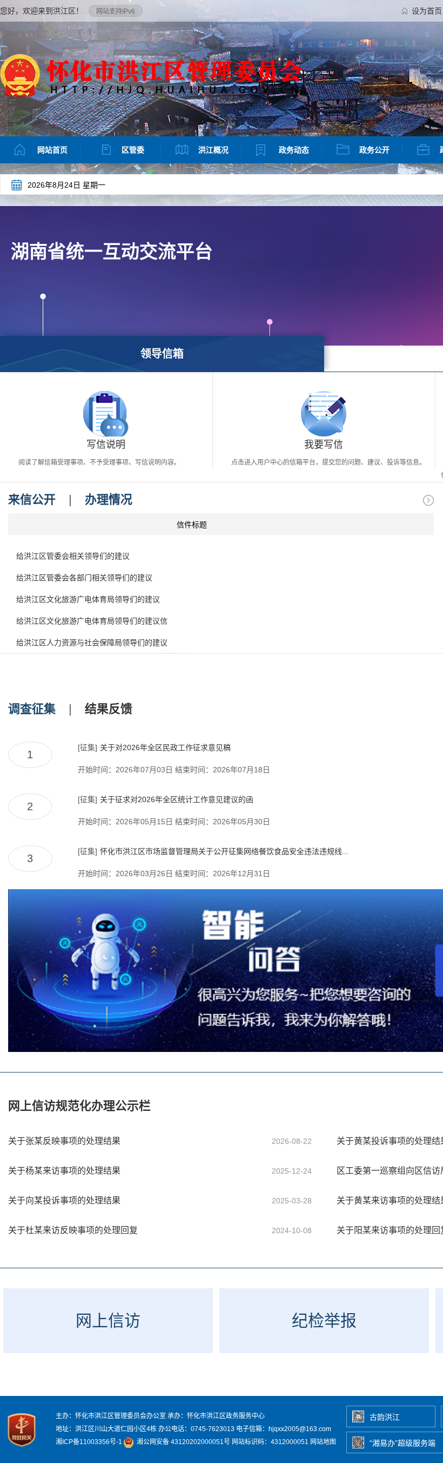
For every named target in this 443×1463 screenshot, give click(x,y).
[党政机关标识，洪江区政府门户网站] (22, 1449)
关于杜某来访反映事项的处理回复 (73, 1230)
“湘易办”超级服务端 (402, 1443)
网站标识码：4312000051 (270, 1442)
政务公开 (374, 149)
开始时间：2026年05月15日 (125, 821)
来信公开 (32, 499)
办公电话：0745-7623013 (196, 1429)
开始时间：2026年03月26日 (125, 873)
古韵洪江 (385, 1417)
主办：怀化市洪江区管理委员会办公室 (111, 1416)
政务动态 (294, 149)
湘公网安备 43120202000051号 (182, 1442)
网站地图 (323, 1442)
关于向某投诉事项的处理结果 (64, 1200)
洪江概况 (213, 149)
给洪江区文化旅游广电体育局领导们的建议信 (91, 621)
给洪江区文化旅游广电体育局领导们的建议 (88, 599)
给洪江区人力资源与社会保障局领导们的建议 (91, 642)
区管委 (133, 149)
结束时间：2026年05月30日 (222, 821)
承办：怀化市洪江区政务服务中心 (216, 1416)
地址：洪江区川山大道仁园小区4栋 (106, 1429)
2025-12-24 (292, 1171)
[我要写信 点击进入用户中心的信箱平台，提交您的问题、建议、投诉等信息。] (324, 413)
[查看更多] (428, 500)
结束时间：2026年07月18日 (222, 769)
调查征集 (32, 709)
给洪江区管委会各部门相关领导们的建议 (84, 577)
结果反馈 (108, 709)
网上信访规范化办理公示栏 (79, 1106)
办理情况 (108, 499)
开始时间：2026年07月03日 (125, 769)
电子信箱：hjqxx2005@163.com (283, 1429)
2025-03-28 (292, 1200)
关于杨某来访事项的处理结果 (64, 1170)
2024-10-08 (292, 1230)
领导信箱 (162, 354)
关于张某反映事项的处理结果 (64, 1141)
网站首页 (52, 149)
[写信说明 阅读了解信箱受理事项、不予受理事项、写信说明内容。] (106, 413)
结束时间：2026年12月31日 (222, 873)
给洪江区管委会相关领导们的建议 (73, 556)
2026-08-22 (292, 1141)
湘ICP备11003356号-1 (89, 1442)
